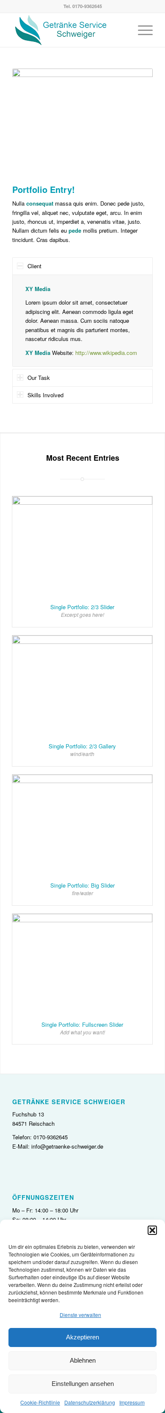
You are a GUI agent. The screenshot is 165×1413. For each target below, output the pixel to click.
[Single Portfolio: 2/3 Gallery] (82, 685)
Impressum (132, 1402)
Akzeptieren (82, 1337)
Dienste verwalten (80, 1314)
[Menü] (141, 30)
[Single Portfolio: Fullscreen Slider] (82, 963)
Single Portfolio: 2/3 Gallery (82, 746)
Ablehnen (83, 1360)
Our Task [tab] (39, 378)
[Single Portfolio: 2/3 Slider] (82, 546)
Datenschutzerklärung (89, 1402)
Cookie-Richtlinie (40, 1402)
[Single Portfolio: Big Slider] (82, 824)
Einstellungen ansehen (83, 1383)
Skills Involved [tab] (45, 395)
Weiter (133, 122)
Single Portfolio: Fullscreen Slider (82, 1024)
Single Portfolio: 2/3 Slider (82, 607)
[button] (152, 1230)
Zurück (31, 122)
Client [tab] (34, 266)
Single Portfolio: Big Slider (82, 885)
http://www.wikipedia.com (106, 353)
